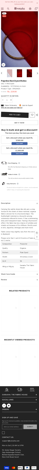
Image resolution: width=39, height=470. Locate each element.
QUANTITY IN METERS (9, 96)
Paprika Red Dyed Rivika (13, 80)
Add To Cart (15, 115)
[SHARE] (36, 114)
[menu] (2, 8)
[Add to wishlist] (32, 114)
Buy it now (19, 123)
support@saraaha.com (11, 441)
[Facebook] (4, 406)
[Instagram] (9, 406)
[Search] (8, 8)
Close (37, 3)
